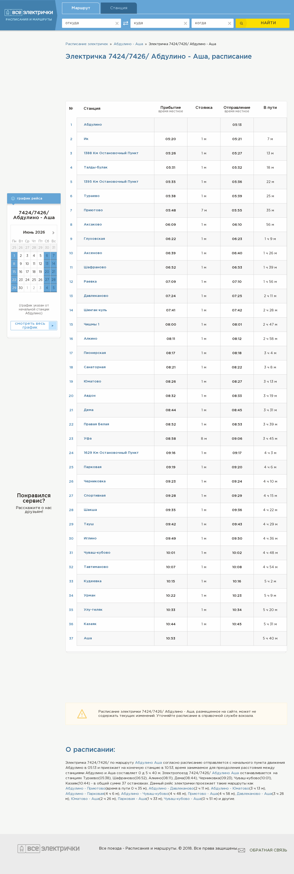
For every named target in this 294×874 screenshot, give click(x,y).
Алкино (90, 338)
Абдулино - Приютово (85, 788)
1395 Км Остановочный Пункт (111, 181)
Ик (86, 138)
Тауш (89, 524)
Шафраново (95, 267)
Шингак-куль (95, 310)
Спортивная (95, 495)
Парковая (93, 467)
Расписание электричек (86, 44)
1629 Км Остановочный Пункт (111, 452)
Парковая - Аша (132, 798)
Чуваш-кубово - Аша (182, 798)
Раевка (90, 281)
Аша (158, 762)
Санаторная (95, 367)
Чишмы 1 (91, 324)
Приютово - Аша (203, 793)
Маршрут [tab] (80, 8)
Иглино (90, 538)
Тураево (92, 195)
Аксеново (93, 253)
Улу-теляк (93, 609)
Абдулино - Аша (128, 44)
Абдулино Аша (225, 773)
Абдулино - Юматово (230, 788)
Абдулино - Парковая (84, 793)
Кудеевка (93, 581)
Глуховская (94, 238)
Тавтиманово (96, 566)
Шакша (90, 509)
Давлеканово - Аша (254, 793)
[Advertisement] (34, 109)
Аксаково (93, 224)
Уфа (88, 438)
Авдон (90, 395)
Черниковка (95, 481)
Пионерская (95, 352)
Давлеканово (96, 295)
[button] (34, 198)
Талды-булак (95, 167)
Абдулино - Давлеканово (171, 788)
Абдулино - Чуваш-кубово (144, 793)
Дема (88, 409)
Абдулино (144, 762)
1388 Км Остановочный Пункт (111, 153)
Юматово (92, 381)
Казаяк (90, 623)
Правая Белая (96, 424)
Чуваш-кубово (97, 552)
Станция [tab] (118, 8)
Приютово (93, 210)
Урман (89, 595)
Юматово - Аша (85, 798)
